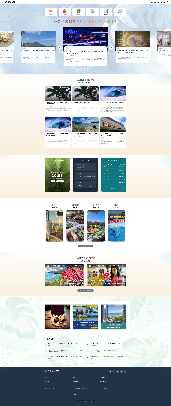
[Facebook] (151, 2)
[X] (117, 371)
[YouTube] (161, 2)
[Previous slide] (60, 48)
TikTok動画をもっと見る (85, 246)
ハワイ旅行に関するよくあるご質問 (79, 388)
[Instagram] (155, 2)
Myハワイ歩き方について (50, 388)
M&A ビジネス (48, 395)
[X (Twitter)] (158, 2)
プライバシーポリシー (105, 388)
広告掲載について (76, 395)
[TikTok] (164, 2)
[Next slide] (111, 48)
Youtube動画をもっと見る (85, 290)
